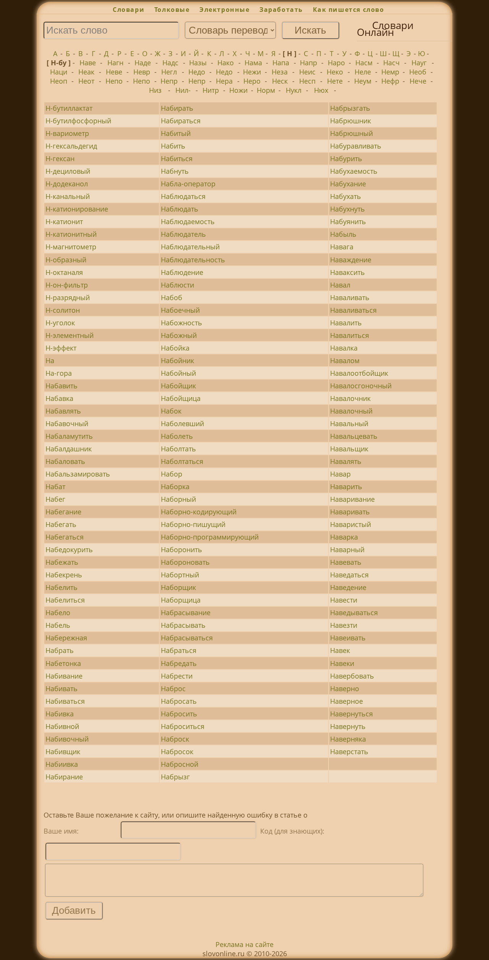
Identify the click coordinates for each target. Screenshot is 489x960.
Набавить (61, 385)
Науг (419, 62)
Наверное (346, 701)
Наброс (173, 688)
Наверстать (349, 751)
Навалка (344, 347)
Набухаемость (353, 171)
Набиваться (65, 701)
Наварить (346, 486)
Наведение (348, 587)
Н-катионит (64, 221)
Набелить (61, 587)
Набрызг (175, 776)
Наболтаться (182, 461)
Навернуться (351, 713)
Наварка (344, 536)
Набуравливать (355, 145)
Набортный (180, 574)
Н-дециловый (67, 171)
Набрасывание (185, 612)
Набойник (177, 360)
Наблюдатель (183, 234)
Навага (341, 246)
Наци (58, 71)
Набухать (345, 196)
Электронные (224, 9)
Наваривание (352, 499)
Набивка (59, 713)
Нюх (321, 90)
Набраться (178, 650)
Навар (340, 473)
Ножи (238, 90)
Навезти (343, 625)
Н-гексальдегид (71, 145)
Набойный (178, 373)
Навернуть (348, 726)
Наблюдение (182, 272)
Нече (418, 81)
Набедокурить (69, 549)
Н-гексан (59, 158)
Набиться (177, 158)
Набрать (59, 650)
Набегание (63, 511)
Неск (280, 81)
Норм (266, 90)
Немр (390, 71)
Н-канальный (67, 196)
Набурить (346, 158)
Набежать (61, 562)
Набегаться (64, 536)
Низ (155, 90)
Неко (335, 71)
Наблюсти (177, 284)
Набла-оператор (188, 183)
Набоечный (180, 310)
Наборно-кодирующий (198, 511)
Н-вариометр (67, 133)
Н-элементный (69, 335)
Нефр (390, 81)
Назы (198, 62)
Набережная (66, 637)
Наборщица (181, 599)
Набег (55, 499)
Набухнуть (347, 208)
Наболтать (178, 448)
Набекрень (63, 574)
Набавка (59, 398)
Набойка (175, 347)
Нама (253, 62)
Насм (363, 62)
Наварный (347, 549)
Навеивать (348, 637)
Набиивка (61, 764)
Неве (114, 71)
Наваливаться (353, 310)
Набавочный (66, 423)
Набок (171, 410)
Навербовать (352, 675)
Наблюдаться (183, 196)
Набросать (179, 701)
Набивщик (62, 751)
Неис (307, 71)
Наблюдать (179, 208)
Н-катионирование (76, 208)
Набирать (177, 108)
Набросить (179, 713)
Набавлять (63, 410)
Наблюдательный (190, 246)
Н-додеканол (66, 183)
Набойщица (181, 398)
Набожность (181, 322)
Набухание (348, 183)
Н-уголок (60, 322)
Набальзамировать (77, 473)
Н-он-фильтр (66, 284)
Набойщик (178, 385)
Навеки (342, 663)
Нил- (183, 90)
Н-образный (65, 259)
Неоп (58, 81)
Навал (340, 284)
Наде (142, 62)
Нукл (293, 90)
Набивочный (67, 738)
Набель (57, 625)
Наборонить (181, 549)
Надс (170, 62)
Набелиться (65, 599)
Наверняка (348, 738)
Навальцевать (353, 436)
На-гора (58, 373)
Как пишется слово (348, 9)
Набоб (171, 297)
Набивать (61, 688)
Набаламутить (69, 436)
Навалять (345, 461)
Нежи (252, 71)
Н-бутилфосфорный (78, 120)
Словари (128, 9)
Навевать (345, 562)
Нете (335, 81)
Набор (171, 473)
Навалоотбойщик (359, 373)
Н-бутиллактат (68, 108)
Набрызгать (350, 108)
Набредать (179, 663)
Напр (308, 62)
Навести (343, 599)
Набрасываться (187, 637)
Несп (307, 81)
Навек (340, 650)
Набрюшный (351, 133)
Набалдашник (68, 448)
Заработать (281, 9)
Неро (252, 81)
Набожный (179, 335)
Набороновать (185, 562)
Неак (86, 71)
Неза (280, 71)
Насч (391, 62)
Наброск (175, 738)
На (49, 360)
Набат (55, 486)
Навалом (344, 360)
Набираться (181, 120)
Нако (225, 62)
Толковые (171, 9)
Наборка (175, 486)
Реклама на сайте (244, 944)
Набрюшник (350, 120)
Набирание (64, 776)
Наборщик (178, 587)
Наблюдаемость (188, 221)
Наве (87, 62)
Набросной (179, 764)
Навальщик (349, 448)
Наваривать (350, 511)
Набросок (177, 751)
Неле (363, 71)
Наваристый (350, 524)
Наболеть (177, 436)
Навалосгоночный (361, 385)
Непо (114, 81)
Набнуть (175, 171)
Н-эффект (60, 347)
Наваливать (349, 297)
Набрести (177, 675)
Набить (173, 145)
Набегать (60, 524)
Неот (86, 81)
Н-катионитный (71, 234)
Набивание (64, 675)
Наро (336, 62)
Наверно (344, 688)
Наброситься (182, 726)
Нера (224, 81)
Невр (141, 71)
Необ (417, 71)
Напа (280, 62)
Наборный (178, 499)
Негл (169, 71)
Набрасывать (183, 625)
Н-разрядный (67, 297)
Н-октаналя (64, 272)
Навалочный (351, 410)
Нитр (210, 90)
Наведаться (349, 574)
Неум (362, 81)
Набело (57, 612)
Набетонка (63, 663)
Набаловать (65, 461)
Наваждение (350, 259)
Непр (169, 81)
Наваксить (347, 272)
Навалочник (350, 398)
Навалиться (349, 335)
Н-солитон (62, 310)
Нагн (115, 62)
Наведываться (354, 612)
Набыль (343, 234)
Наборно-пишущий (193, 524)
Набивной (62, 726)
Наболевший (182, 423)
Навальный (349, 423)
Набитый (176, 133)
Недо (196, 71)
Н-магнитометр (70, 246)
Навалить (346, 322)
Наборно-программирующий (210, 536)
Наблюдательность (193, 259)
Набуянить (348, 221)
